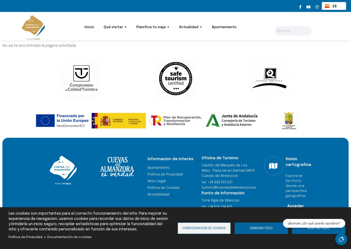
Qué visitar (113, 27)
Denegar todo (261, 228)
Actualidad (188, 27)
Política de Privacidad (26, 237)
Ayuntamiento (224, 27)
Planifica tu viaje (151, 27)
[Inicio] (33, 27)
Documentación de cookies (69, 237)
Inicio (89, 27)
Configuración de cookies (204, 228)
